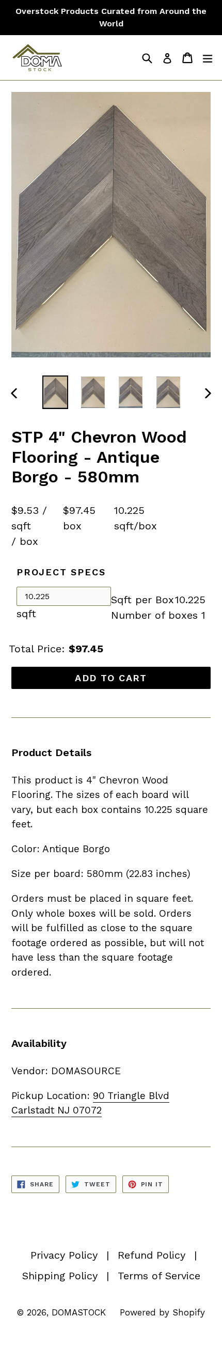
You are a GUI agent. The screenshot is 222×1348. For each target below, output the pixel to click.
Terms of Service (159, 1275)
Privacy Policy (64, 1255)
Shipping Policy (60, 1275)
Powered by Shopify (162, 1312)
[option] (55, 392)
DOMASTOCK (79, 1312)
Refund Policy (151, 1255)
